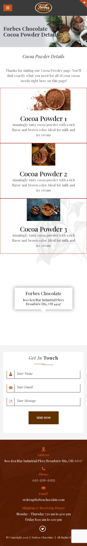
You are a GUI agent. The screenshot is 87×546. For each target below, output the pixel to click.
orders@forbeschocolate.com (43, 500)
